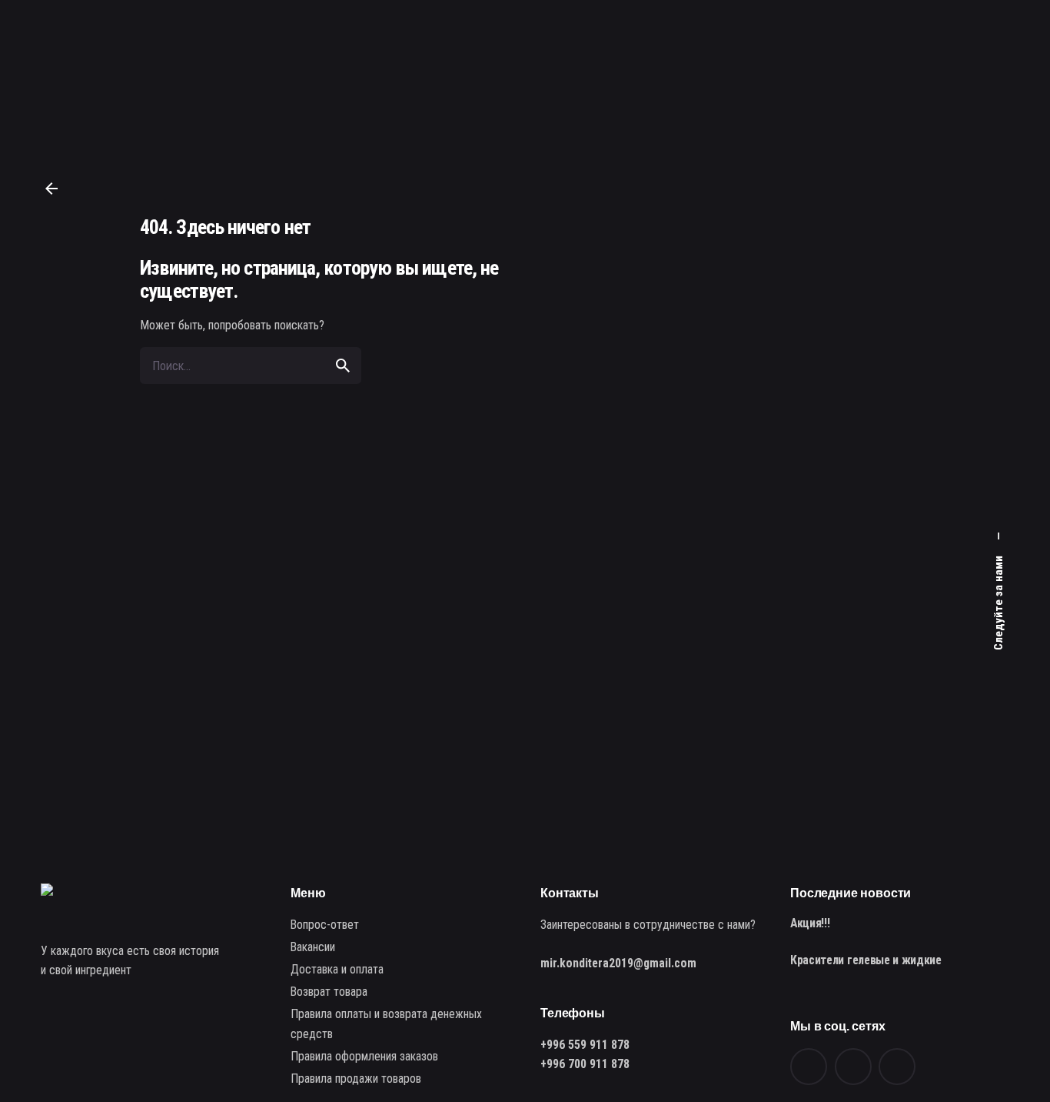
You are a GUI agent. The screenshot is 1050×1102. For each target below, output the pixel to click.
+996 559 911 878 (585, 1044)
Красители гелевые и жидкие (866, 960)
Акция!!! (810, 923)
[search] (342, 365)
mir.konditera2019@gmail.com (618, 963)
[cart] (998, 66)
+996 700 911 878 (585, 1064)
